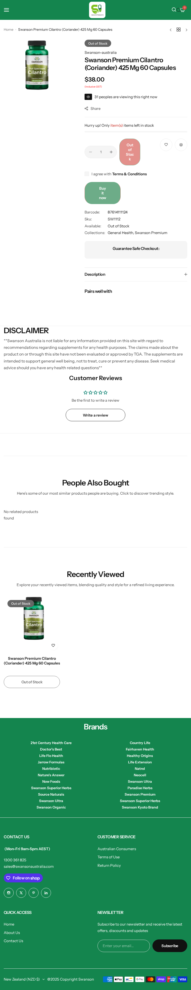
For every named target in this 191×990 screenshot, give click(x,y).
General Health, (121, 232)
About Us (12, 932)
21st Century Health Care (51, 743)
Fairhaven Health (140, 749)
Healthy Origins (140, 755)
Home (8, 29)
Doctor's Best (51, 749)
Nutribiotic (51, 768)
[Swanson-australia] (97, 10)
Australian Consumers (116, 848)
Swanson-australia (101, 52)
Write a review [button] (95, 415)
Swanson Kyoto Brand (140, 807)
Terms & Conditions (129, 174)
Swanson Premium (151, 232)
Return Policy (109, 865)
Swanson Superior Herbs (51, 788)
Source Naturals (51, 794)
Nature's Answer (51, 775)
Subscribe (169, 945)
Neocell (140, 775)
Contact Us (13, 940)
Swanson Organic (51, 807)
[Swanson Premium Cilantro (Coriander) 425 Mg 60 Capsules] (32, 624)
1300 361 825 (15, 860)
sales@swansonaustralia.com (29, 866)
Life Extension (140, 762)
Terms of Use (108, 857)
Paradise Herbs (140, 788)
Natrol (140, 768)
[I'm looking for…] (178, 9)
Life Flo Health (51, 755)
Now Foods (51, 781)
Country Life (140, 743)
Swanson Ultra (140, 781)
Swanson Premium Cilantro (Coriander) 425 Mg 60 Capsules (32, 660)
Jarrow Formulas (51, 762)
